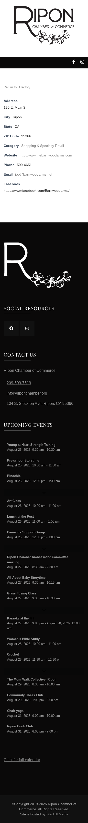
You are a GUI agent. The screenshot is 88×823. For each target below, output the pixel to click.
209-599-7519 (19, 383)
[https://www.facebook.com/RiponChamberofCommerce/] (11, 328)
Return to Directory (17, 87)
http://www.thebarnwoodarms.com (46, 155)
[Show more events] (44, 492)
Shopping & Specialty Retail (42, 146)
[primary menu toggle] (5, 63)
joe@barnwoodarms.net (33, 174)
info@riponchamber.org (27, 393)
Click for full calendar (22, 760)
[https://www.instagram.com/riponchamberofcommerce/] (27, 328)
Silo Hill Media (57, 814)
